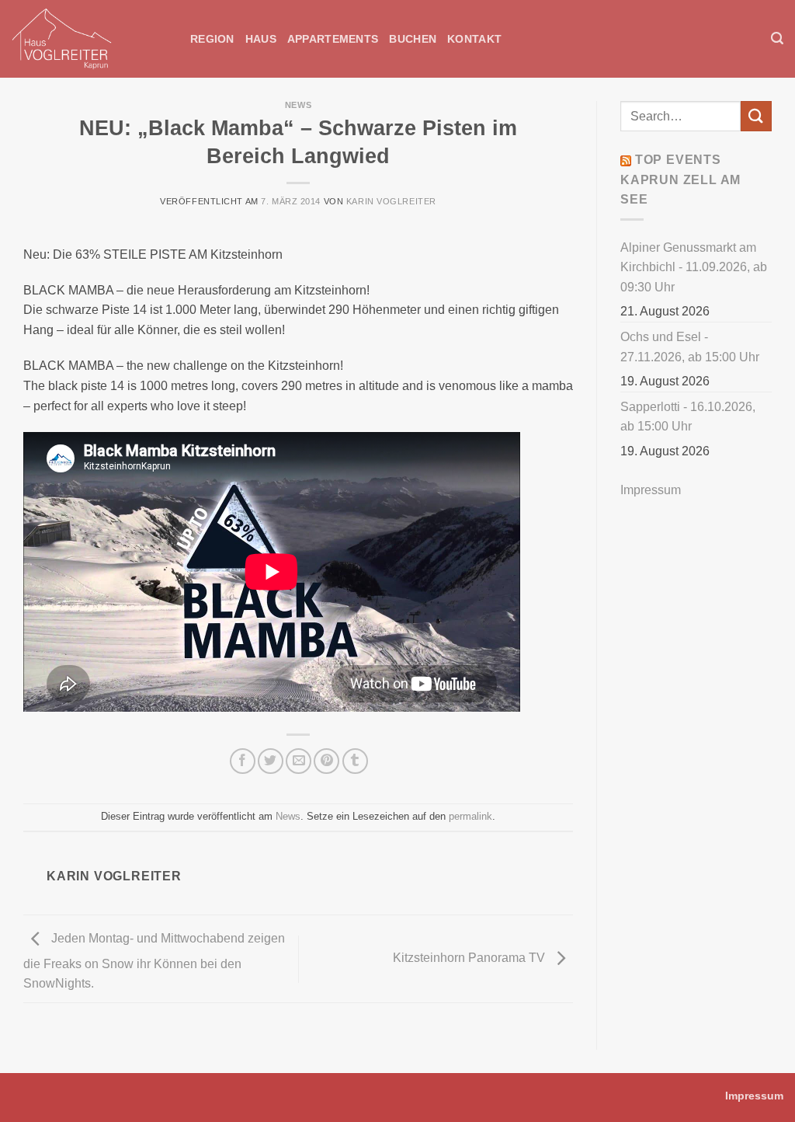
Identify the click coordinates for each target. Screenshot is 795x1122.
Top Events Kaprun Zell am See (680, 179)
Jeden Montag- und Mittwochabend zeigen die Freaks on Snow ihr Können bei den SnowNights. (154, 961)
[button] (777, 38)
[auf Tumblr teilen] (355, 761)
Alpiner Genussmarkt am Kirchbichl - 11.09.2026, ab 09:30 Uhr (693, 267)
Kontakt (474, 39)
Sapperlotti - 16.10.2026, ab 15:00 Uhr (687, 417)
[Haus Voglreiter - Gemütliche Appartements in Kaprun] (89, 39)
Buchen (412, 39)
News (298, 105)
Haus (260, 39)
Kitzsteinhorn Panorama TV (470, 958)
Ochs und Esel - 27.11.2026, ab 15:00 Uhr (689, 347)
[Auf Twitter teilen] (270, 761)
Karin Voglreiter (391, 201)
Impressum (650, 490)
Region (212, 39)
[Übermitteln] (756, 116)
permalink (470, 816)
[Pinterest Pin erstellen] (326, 761)
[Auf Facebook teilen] (242, 761)
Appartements (332, 39)
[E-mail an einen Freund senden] (298, 761)
